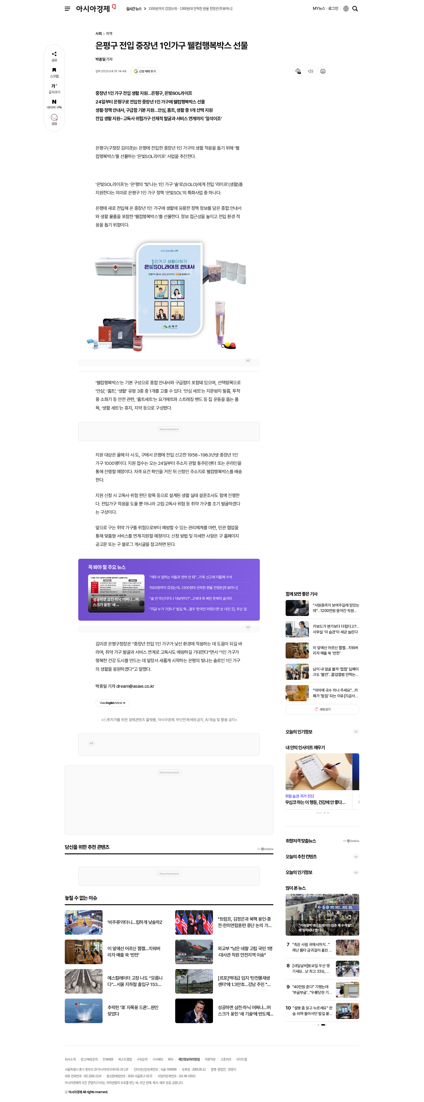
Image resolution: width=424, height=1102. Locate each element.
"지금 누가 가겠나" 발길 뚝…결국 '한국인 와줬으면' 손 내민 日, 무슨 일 (198, 609)
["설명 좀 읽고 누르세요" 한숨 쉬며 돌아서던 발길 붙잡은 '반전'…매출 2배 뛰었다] (347, 1018)
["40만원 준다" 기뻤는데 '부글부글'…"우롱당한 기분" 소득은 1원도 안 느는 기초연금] (347, 997)
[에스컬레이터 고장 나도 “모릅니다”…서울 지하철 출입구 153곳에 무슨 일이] (84, 992)
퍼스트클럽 (125, 1059)
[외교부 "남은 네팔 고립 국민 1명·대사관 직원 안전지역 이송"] (194, 963)
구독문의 (142, 1059)
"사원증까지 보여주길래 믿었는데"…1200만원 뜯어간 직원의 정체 (336, 608)
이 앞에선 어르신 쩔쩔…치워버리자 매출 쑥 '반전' (335, 650)
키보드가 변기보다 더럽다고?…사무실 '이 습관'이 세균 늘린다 (336, 629)
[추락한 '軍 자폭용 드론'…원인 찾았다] (84, 1022)
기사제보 (157, 1059)
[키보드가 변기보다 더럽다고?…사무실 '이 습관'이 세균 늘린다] (297, 636)
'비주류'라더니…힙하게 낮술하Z (134, 922)
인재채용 (108, 1059)
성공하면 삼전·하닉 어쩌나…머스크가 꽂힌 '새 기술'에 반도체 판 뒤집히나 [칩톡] (244, 1011)
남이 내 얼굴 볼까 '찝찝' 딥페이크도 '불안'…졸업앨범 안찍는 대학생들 (336, 672)
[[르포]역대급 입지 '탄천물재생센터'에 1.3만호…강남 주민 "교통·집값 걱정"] (194, 992)
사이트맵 (241, 1059)
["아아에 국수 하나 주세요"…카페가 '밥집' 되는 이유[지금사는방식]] (297, 700)
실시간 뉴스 (133, 9)
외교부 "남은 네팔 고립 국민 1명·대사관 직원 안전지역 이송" (245, 952)
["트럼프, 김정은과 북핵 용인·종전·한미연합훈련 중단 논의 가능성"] (194, 933)
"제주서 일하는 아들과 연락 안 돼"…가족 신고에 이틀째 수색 (190, 577)
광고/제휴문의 (89, 1059)
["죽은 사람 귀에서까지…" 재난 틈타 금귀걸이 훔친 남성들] (347, 954)
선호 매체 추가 (147, 71)
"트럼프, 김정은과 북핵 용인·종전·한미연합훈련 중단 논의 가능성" (245, 922)
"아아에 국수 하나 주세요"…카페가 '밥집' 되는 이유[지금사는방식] (335, 693)
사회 (98, 34)
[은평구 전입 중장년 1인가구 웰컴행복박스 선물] (169, 293)
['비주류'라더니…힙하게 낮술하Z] (84, 933)
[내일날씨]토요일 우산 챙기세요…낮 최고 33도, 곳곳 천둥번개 (311, 971)
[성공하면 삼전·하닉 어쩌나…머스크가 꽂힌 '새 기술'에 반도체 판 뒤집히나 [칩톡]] (194, 1022)
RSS (170, 1059)
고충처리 (225, 1059)
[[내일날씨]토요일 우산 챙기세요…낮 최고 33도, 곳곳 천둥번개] (347, 975)
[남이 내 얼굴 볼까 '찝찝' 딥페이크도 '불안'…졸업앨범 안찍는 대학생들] (297, 679)
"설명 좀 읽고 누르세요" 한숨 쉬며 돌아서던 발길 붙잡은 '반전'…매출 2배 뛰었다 (312, 1013)
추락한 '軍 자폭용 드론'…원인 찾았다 (132, 1011)
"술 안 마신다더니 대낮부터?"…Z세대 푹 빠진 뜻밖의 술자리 (190, 598)
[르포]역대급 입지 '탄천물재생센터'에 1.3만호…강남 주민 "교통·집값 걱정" (244, 981)
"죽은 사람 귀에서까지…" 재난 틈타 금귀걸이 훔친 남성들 (312, 950)
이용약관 (210, 1059)
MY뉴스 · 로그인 (325, 8)
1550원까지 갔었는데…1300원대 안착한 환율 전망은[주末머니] (193, 588)
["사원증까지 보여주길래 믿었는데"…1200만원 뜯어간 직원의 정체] (297, 615)
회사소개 (70, 1059)
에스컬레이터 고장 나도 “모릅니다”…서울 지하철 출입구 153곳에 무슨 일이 (134, 981)
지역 (109, 34)
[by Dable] (265, 848)
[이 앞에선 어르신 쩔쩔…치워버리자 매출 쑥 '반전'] (297, 657)
